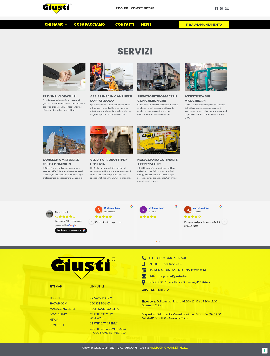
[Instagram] (221, 8)
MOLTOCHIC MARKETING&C (168, 347)
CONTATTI (124, 24)
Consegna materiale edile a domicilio (61, 162)
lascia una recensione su (69, 229)
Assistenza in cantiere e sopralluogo (111, 98)
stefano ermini (156, 207)
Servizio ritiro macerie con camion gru (157, 98)
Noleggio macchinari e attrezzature (157, 162)
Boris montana (112, 207)
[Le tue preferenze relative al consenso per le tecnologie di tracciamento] (265, 351)
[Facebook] (216, 8)
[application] (65, 24)
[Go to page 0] (157, 241)
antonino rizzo (201, 207)
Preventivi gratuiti (59, 96)
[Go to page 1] (159, 241)
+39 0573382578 (142, 8)
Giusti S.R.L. (62, 212)
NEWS (146, 24)
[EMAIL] (227, 8)
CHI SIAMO (54, 24)
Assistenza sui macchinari (197, 98)
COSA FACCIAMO (89, 24)
